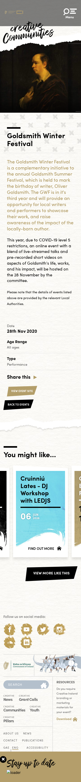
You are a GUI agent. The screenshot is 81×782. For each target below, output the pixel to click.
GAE (6, 748)
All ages (13, 347)
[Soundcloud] (9, 642)
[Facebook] (9, 629)
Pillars (8, 719)
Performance (17, 364)
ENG (15, 748)
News (8, 697)
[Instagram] (59, 629)
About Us (11, 733)
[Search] (43, 685)
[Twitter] (43, 629)
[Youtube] (26, 629)
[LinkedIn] (26, 642)
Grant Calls (28, 697)
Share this (18, 376)
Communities (14, 708)
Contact (10, 740)
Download (64, 718)
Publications (32, 740)
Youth (35, 708)
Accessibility (37, 748)
